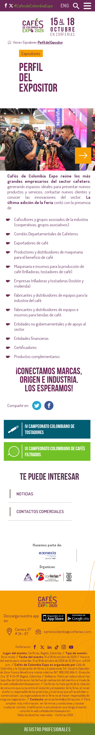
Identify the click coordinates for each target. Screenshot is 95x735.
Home (16, 42)
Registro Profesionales (47, 729)
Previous (13, 139)
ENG (65, 5)
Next (83, 155)
